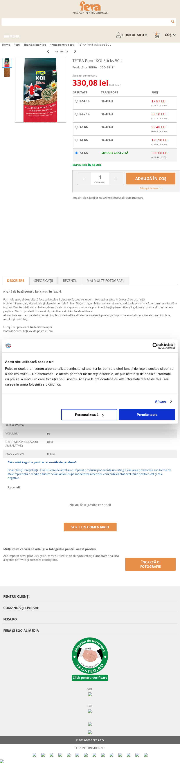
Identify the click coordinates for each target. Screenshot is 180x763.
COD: (103, 67)
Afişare (160, 401)
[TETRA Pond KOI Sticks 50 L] (40, 90)
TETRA (93, 67)
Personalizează (86, 414)
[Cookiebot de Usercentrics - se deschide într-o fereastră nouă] (156, 346)
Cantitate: (99, 182)
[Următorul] (75, 51)
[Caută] (173, 21)
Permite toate (147, 414)
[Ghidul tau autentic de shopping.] (90, 723)
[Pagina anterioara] (48, 51)
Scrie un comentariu (84, 75)
